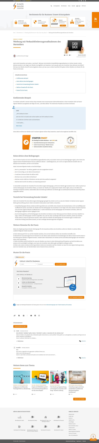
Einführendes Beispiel (22, 78)
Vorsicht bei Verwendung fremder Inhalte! (27, 84)
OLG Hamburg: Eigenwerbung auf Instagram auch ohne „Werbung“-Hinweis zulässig (58, 388)
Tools (69, 6)
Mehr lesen (19, 125)
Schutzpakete (56, 6)
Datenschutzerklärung (70, 441)
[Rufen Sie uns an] (79, 1)
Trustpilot (26, 0)
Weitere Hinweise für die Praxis (25, 87)
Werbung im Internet (17, 39)
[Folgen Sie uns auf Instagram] (83, 0)
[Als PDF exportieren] (19, 316)
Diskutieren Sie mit (20, 326)
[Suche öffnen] (51, 6)
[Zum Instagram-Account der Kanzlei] (39, 316)
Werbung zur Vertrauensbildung (20, 385)
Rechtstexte (64, 6)
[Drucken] (23, 316)
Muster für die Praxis (22, 90)
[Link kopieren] (14, 316)
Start (14, 32)
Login (79, 6)
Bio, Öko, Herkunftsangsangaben (39, 385)
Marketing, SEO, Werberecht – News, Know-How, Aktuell (36, 32)
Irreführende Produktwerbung (75, 385)
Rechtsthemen (20, 32)
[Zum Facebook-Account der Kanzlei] (35, 316)
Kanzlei (73, 6)
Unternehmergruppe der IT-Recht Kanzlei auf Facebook (58, 304)
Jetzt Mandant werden (76, 297)
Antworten (84, 341)
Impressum (78, 441)
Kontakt (84, 441)
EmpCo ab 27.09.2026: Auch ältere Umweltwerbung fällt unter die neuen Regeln (40, 388)
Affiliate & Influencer (55, 385)
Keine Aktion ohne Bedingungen (25, 81)
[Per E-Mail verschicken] (31, 316)
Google (17, 0)
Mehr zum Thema (79, 399)
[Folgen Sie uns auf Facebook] (85, 0)
